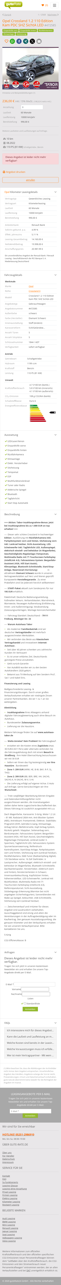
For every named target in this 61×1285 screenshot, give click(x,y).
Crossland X (34, 291)
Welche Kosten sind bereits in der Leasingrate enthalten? (30, 1043)
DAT (28, 1270)
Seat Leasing (8, 1234)
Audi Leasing (8, 1218)
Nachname (16, 994)
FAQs (7, 1023)
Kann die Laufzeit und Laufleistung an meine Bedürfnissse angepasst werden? (30, 1036)
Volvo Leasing (9, 1240)
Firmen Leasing (9, 1195)
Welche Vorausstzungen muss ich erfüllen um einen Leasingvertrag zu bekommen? (30, 1049)
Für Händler (8, 1155)
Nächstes (52, 14)
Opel (31, 286)
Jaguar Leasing (9, 1231)
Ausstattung (11, 435)
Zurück (7, 14)
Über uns (7, 1152)
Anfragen (9, 952)
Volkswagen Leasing (12, 1237)
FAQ (4, 1179)
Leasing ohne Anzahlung (14, 1188)
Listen (30, 998)
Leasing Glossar (10, 1185)
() (46, 5)
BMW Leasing (9, 1221)
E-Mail (10, 984)
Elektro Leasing (9, 1198)
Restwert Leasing (10, 1204)
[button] (12, 41)
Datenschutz (8, 1159)
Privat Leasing (9, 1192)
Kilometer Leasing (11, 1201)
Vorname (16, 989)
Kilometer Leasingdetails (21, 192)
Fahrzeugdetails (13, 275)
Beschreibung (12, 514)
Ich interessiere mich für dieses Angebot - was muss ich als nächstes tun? (30, 1030)
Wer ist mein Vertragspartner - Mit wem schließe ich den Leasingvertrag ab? (30, 1055)
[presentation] (7, 64)
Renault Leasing (10, 1228)
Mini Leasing (8, 1224)
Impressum (8, 1162)
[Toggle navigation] (54, 5)
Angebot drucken (15, 172)
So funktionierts (10, 1182)
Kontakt (6, 1175)
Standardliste (33, 1003)
